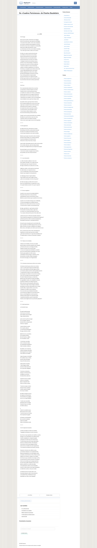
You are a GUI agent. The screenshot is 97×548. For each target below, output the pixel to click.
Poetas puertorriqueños (69, 116)
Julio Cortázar (67, 46)
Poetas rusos (66, 153)
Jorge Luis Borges (67, 37)
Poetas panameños (68, 109)
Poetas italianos (67, 144)
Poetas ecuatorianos (68, 96)
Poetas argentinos (67, 78)
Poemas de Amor (31, 7)
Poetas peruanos (67, 113)
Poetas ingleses (67, 140)
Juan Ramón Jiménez (68, 41)
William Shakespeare (68, 70)
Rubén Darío (66, 66)
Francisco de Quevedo (68, 26)
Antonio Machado (67, 17)
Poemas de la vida (48, 7)
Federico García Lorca (68, 24)
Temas (71, 7)
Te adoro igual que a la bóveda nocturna (28, 514)
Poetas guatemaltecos (68, 100)
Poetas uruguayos (67, 120)
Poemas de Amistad (39, 7)
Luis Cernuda (66, 50)
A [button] (37, 34)
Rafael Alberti (66, 64)
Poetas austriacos (67, 129)
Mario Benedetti (67, 53)
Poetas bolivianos (67, 80)
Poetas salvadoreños (68, 118)
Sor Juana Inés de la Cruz (69, 68)
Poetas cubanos (67, 91)
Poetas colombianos (68, 87)
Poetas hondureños (68, 102)
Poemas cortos (65, 7)
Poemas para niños (57, 7)
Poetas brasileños (67, 83)
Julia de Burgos (67, 44)
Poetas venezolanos (68, 122)
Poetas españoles (67, 98)
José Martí (66, 39)
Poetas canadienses (68, 133)
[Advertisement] (39, 24)
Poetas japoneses (67, 147)
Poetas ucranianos (68, 158)
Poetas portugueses (68, 149)
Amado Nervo (66, 15)
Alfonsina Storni (67, 19)
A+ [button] (41, 34)
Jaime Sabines (67, 35)
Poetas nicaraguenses (68, 107)
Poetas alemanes (67, 125)
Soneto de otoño (24, 516)
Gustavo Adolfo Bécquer (69, 33)
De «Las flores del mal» (25, 508)
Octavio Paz (66, 59)
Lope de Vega (66, 48)
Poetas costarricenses (68, 89)
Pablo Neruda (66, 61)
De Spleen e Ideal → (49, 495)
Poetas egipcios (67, 136)
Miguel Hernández (67, 57)
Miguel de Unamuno (68, 55)
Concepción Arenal (68, 22)
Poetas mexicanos (68, 105)
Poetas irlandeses (67, 142)
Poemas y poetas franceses (25, 500)
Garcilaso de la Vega (68, 30)
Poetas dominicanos (68, 94)
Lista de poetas (23, 7)
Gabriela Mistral (67, 28)
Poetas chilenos (67, 85)
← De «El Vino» (29, 495)
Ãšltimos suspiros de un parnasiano (27, 512)
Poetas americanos (68, 127)
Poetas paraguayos (68, 111)
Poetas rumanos (67, 151)
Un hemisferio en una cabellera (27, 510)
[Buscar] (75, 3)
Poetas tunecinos (67, 155)
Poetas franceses (67, 138)
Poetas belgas (67, 131)
